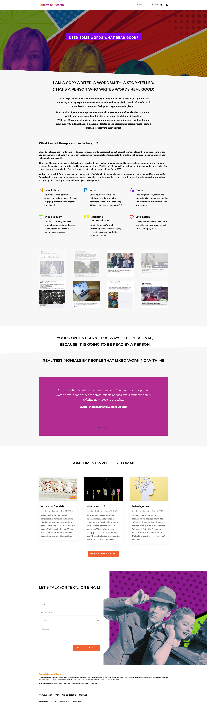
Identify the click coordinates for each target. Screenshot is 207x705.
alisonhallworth (51, 511)
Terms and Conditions (65, 695)
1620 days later (141, 506)
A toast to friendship (53, 506)
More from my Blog (103, 553)
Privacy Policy (45, 695)
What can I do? (96, 506)
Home (139, 5)
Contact (155, 5)
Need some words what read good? (103, 38)
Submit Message (86, 648)
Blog (146, 5)
